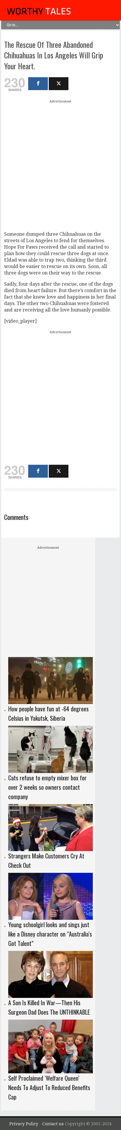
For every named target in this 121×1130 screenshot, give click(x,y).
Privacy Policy (23, 1123)
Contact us (53, 1123)
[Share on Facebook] (38, 83)
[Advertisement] (60, 165)
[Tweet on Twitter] (58, 83)
